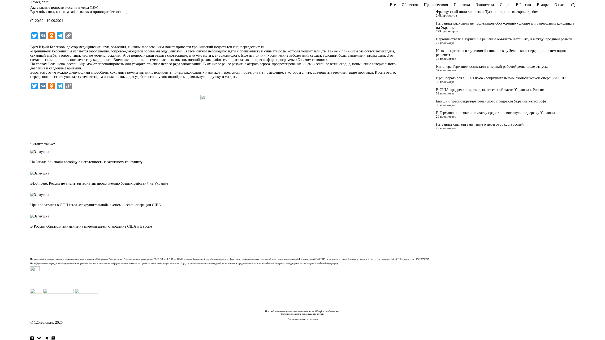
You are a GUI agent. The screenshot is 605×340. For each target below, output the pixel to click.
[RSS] (53, 338)
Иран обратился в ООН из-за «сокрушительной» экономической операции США (501, 78)
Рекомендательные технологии (303, 319)
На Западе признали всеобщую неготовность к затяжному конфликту (86, 162)
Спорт (505, 5)
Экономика (485, 5)
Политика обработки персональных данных (302, 314)
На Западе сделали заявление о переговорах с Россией (480, 124)
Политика (462, 5)
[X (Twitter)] (32, 338)
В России (523, 5)
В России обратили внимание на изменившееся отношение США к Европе (91, 226)
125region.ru (39, 2)
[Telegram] (46, 338)
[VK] (39, 338)
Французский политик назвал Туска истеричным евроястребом (487, 12)
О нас (559, 5)
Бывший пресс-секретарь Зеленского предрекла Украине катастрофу (491, 101)
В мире (543, 5)
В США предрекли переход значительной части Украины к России (490, 90)
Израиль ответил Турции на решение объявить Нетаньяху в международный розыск (504, 39)
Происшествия (436, 5)
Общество (410, 5)
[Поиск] (573, 5)
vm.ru (259, 47)
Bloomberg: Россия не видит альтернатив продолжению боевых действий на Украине (99, 183)
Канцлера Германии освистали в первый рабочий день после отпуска (492, 66)
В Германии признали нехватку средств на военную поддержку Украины (495, 113)
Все (393, 5)
